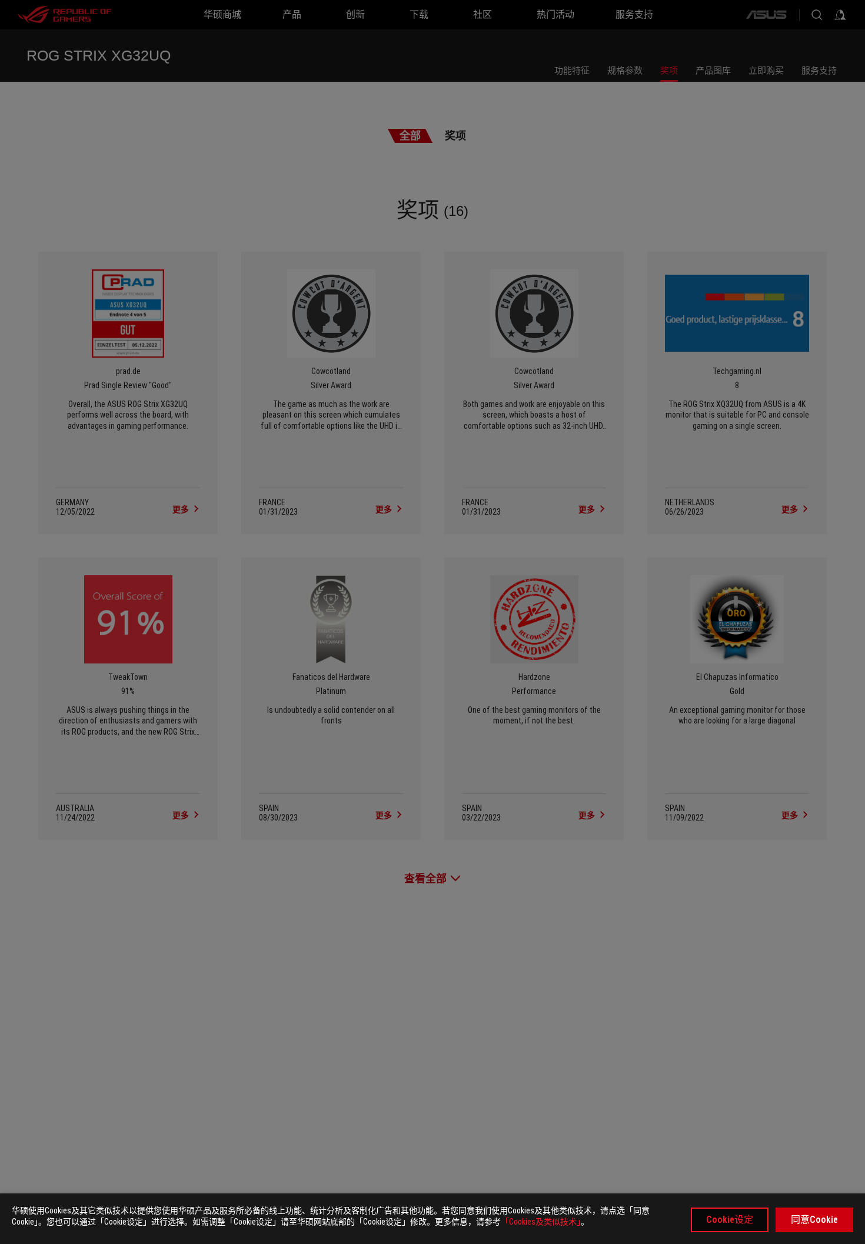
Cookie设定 (729, 1219)
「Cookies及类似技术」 (541, 1221)
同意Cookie (814, 1219)
